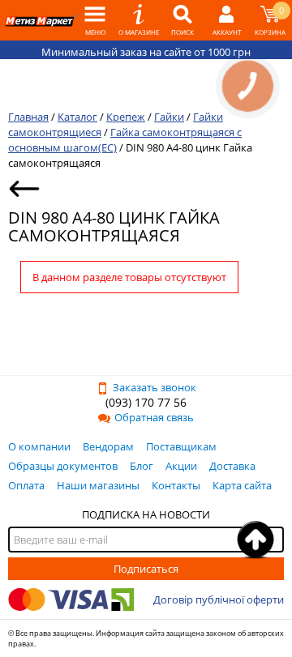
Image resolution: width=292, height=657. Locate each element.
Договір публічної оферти (218, 599)
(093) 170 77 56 (146, 402)
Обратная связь (154, 417)
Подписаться (146, 568)
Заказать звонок (154, 387)
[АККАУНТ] (226, 20)
